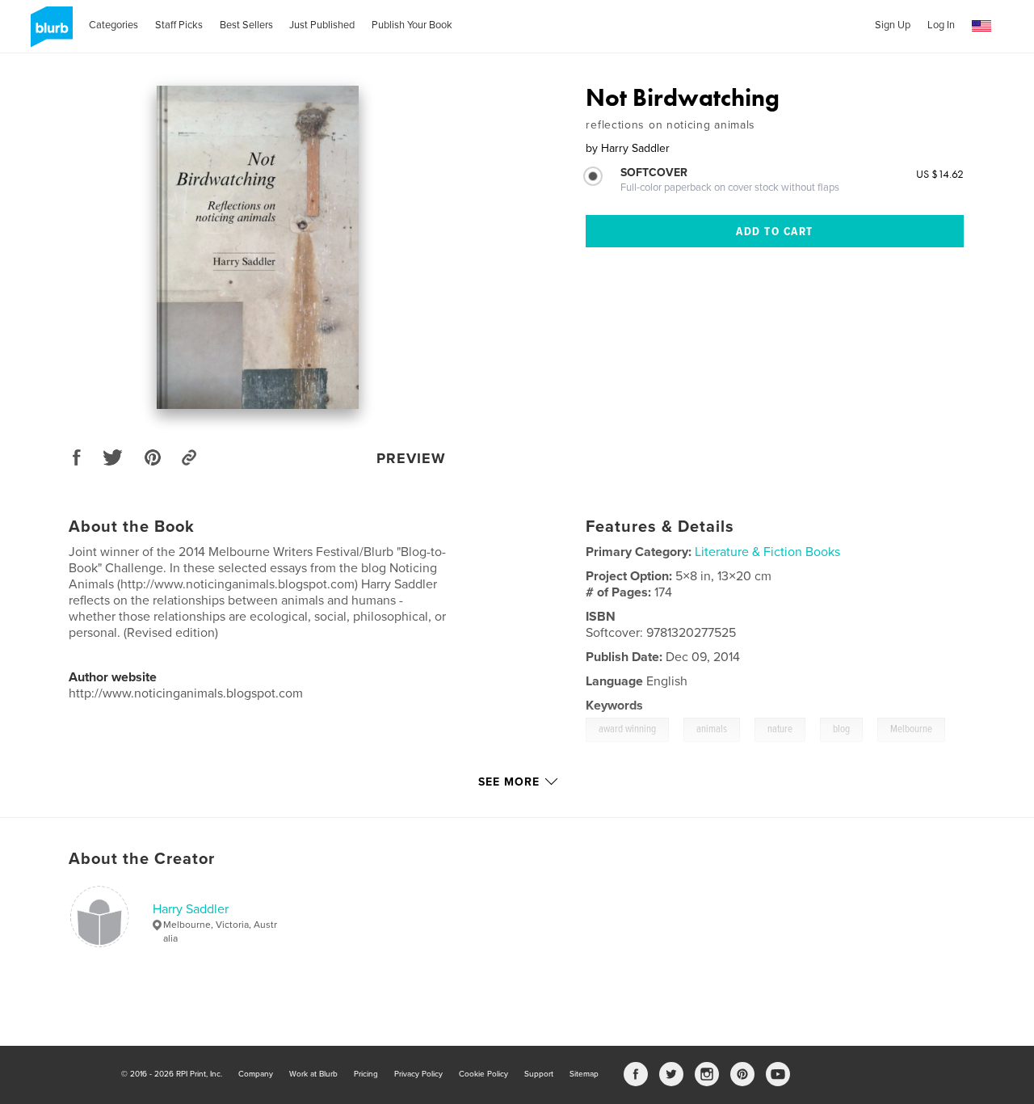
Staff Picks (179, 25)
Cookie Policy (483, 1074)
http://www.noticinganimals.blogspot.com (186, 693)
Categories (113, 25)
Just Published (322, 25)
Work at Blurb (313, 1074)
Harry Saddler (191, 909)
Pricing (366, 1074)
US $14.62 (940, 173)
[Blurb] (49, 33)
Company (255, 1074)
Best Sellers (246, 25)
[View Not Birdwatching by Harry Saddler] (258, 247)
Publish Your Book (412, 25)
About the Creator (142, 859)
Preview (411, 458)
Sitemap (584, 1074)
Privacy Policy (418, 1074)
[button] (981, 26)
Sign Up (892, 25)
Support (538, 1074)
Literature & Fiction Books (767, 552)
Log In (941, 25)
